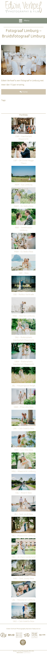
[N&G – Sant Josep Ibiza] (23, 561)
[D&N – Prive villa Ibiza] (23, 389)
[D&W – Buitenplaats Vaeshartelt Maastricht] (23, 344)
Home (25, 92)
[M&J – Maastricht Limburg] (23, 454)
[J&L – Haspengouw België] (23, 368)
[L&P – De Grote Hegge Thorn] (23, 143)
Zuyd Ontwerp (26, 652)
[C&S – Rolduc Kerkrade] (23, 277)
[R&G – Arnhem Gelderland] (23, 539)
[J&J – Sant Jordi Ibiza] (23, 496)
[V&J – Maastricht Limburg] (23, 518)
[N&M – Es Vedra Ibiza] (23, 188)
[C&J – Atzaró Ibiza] (23, 475)
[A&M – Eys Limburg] (23, 167)
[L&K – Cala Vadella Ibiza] (23, 411)
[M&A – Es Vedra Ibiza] (23, 234)
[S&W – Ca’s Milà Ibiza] (23, 432)
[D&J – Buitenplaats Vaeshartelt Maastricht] (23, 320)
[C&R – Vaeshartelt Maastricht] (23, 119)
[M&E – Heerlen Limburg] (23, 298)
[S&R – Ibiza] (23, 255)
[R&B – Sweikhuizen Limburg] (23, 210)
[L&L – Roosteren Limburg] (23, 582)
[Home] (23, 7)
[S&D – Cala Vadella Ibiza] (23, 604)
